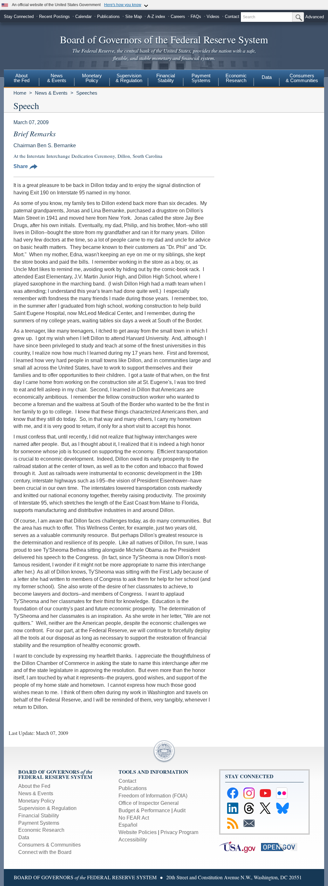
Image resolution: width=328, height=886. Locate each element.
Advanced (314, 16)
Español (128, 825)
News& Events (56, 78)
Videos (213, 16)
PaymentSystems (201, 78)
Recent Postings (54, 16)
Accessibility (133, 839)
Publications (108, 16)
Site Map (133, 16)
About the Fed (34, 786)
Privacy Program (179, 832)
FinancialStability (165, 78)
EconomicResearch (236, 78)
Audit (179, 810)
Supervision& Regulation (129, 78)
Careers (178, 16)
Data (267, 77)
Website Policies (138, 832)
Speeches (86, 93)
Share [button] (20, 166)
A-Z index (156, 16)
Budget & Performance (144, 810)
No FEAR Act (134, 818)
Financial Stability (38, 815)
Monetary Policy (36, 801)
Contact (232, 16)
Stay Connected (19, 16)
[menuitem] (21, 79)
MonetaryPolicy (92, 78)
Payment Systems (38, 823)
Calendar (83, 16)
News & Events (51, 93)
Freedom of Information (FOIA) (153, 795)
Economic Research (41, 830)
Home (19, 93)
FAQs (196, 16)
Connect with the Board (44, 852)
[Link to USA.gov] (240, 846)
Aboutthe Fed (21, 78)
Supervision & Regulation (47, 808)
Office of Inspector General (149, 803)
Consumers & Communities (302, 78)
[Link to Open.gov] (281, 846)
